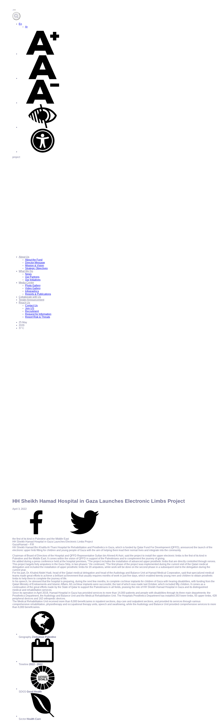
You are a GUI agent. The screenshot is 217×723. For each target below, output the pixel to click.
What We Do (26, 271)
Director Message (35, 262)
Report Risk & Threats (37, 317)
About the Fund (33, 259)
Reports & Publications (38, 294)
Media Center (26, 282)
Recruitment (32, 311)
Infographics (32, 291)
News (28, 274)
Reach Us (24, 302)
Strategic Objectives (36, 268)
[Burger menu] (14, 9)
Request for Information (38, 314)
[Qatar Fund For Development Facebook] (36, 533)
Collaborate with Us (30, 297)
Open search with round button (16, 16)
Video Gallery (33, 288)
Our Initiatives (33, 279)
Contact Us (31, 305)
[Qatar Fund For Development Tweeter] (84, 533)
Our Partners (32, 277)
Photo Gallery (33, 285)
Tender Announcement (31, 299)
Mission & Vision (34, 265)
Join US (29, 308)
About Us (24, 257)
